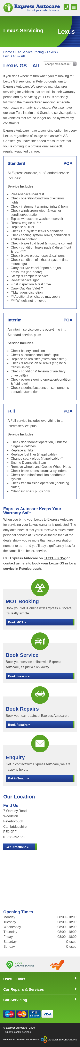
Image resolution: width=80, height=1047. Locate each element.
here (24, 563)
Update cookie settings (18, 1032)
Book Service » (19, 676)
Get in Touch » (18, 778)
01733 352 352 (55, 558)
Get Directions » (17, 847)
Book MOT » (17, 622)
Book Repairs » (19, 724)
